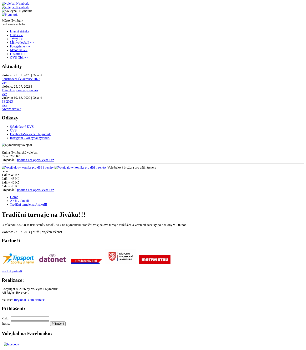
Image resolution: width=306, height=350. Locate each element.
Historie (17, 54)
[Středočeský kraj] (86, 264)
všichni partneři (12, 271)
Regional (20, 300)
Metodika (18, 50)
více (4, 82)
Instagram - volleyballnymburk (30, 138)
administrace (36, 300)
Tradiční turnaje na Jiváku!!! (28, 204)
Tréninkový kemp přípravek (20, 90)
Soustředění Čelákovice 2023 (21, 79)
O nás (16, 35)
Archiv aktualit (11, 109)
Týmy (16, 39)
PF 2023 (7, 101)
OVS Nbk (19, 57)
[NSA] (120, 264)
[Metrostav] (155, 264)
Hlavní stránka (19, 31)
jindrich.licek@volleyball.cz (35, 160)
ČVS (13, 130)
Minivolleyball (22, 42)
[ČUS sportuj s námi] (18, 264)
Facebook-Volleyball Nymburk (30, 134)
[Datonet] (52, 264)
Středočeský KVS (22, 126)
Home (14, 197)
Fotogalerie (20, 46)
